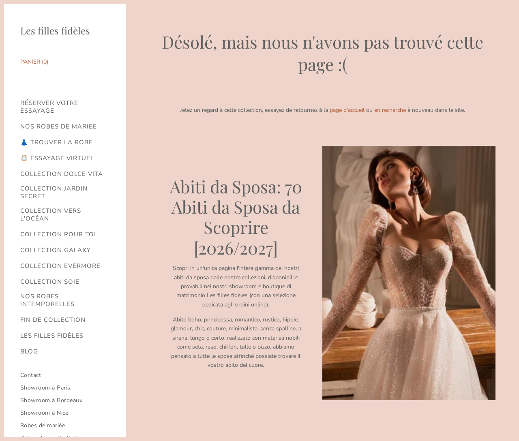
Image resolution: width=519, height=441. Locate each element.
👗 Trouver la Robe (56, 142)
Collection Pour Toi (58, 234)
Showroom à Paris (45, 387)
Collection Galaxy (55, 250)
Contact (30, 375)
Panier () (34, 62)
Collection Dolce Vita (61, 174)
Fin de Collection (53, 320)
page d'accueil (347, 110)
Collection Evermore (60, 266)
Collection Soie (49, 282)
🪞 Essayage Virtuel (57, 158)
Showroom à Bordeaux (51, 400)
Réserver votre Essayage (49, 107)
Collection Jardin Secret (54, 192)
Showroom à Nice (44, 412)
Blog (29, 351)
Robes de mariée (42, 425)
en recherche (390, 110)
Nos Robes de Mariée (58, 127)
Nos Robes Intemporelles (47, 300)
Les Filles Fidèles (52, 336)
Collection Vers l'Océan (50, 215)
